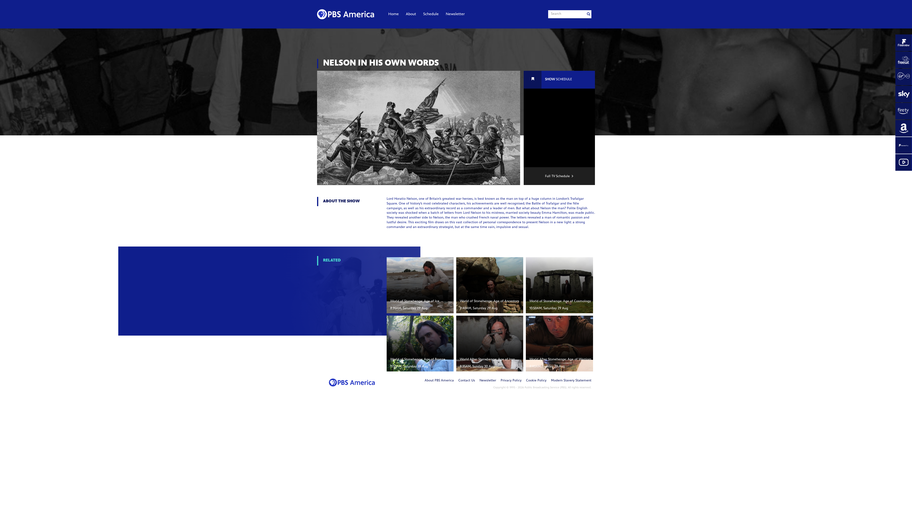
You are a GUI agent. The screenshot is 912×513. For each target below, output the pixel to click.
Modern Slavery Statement (571, 380)
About (411, 14)
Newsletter (455, 14)
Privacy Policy (511, 380)
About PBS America (439, 380)
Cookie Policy (536, 380)
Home (393, 14)
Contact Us (466, 380)
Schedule (431, 14)
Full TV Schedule (557, 176)
